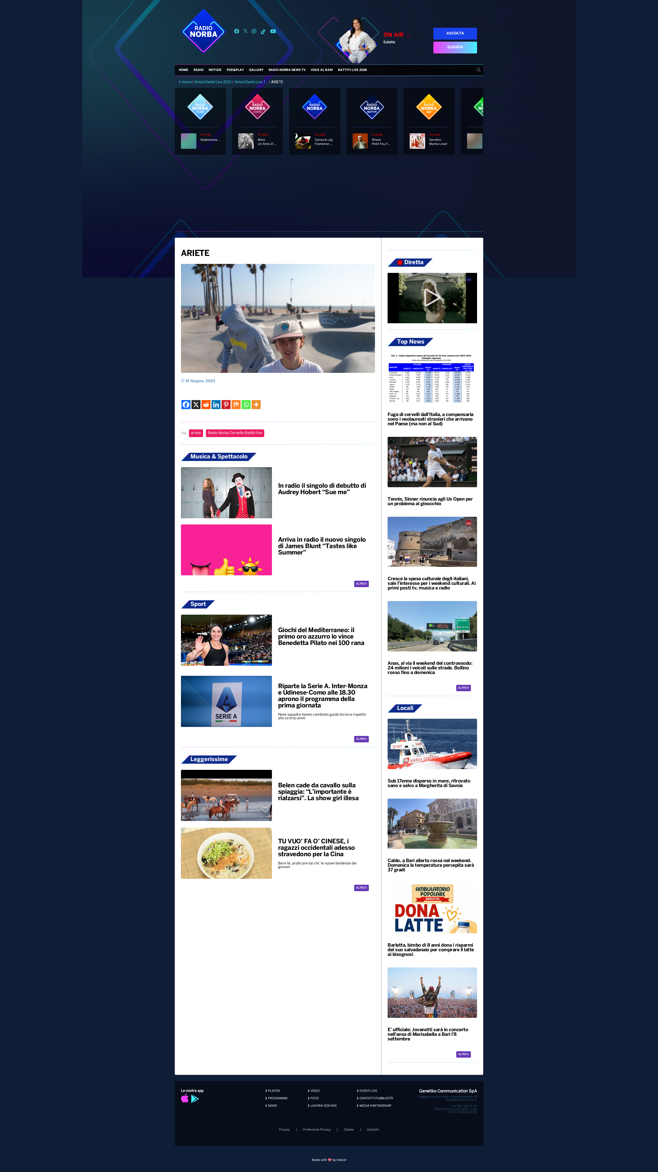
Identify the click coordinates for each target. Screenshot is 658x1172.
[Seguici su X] (245, 32)
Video (315, 1091)
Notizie (215, 70)
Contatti (373, 1129)
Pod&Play (235, 70)
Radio (199, 70)
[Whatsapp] (246, 404)
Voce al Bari (322, 70)
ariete (196, 433)
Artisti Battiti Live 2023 (213, 82)
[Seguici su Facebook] (236, 32)
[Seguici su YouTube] (273, 32)
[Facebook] (185, 404)
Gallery (256, 70)
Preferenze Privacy (317, 1129)
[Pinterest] (226, 404)
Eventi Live (368, 1091)
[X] (195, 404)
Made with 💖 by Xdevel (329, 1160)
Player (273, 1091)
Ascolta (455, 33)
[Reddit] (206, 404)
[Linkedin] (216, 404)
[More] (256, 404)
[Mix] (236, 404)
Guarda (455, 47)
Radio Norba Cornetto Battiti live (235, 433)
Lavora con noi (323, 1105)
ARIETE (195, 253)
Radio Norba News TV (287, 70)
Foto (314, 1098)
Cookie (349, 1129)
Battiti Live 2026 (352, 70)
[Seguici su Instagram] (254, 32)
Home (183, 70)
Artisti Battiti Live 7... (251, 82)
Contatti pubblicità (376, 1098)
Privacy (284, 1129)
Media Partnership (375, 1105)
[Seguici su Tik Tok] (263, 32)
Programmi (277, 1098)
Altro (360, 584)
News (272, 1105)
